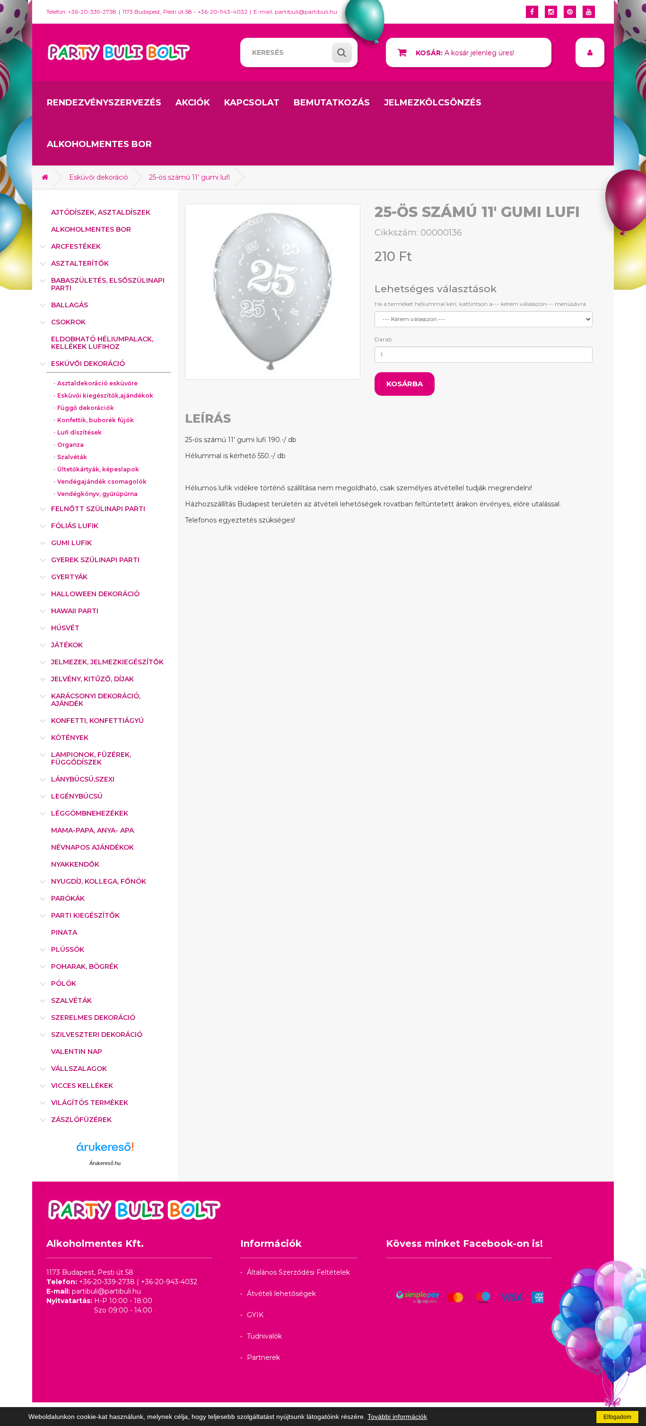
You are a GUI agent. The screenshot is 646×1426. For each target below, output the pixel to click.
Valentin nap (76, 1051)
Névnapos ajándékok (92, 847)
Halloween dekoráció (95, 594)
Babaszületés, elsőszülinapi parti (108, 284)
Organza (70, 444)
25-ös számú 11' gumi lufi (189, 177)
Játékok (67, 645)
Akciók (192, 102)
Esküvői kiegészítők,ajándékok (105, 395)
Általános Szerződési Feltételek (298, 1272)
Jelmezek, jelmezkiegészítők (107, 662)
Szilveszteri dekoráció (96, 1034)
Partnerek (263, 1357)
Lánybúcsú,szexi (82, 779)
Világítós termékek (89, 1102)
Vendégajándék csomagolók (102, 481)
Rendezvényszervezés (104, 102)
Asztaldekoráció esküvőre (97, 383)
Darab (383, 339)
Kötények (69, 737)
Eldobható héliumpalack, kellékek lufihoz (102, 343)
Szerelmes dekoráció (93, 1017)
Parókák (68, 898)
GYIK (255, 1315)
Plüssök (67, 949)
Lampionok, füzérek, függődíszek (91, 758)
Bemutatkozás (332, 102)
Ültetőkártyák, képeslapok (98, 469)
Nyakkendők (75, 864)
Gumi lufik (71, 543)
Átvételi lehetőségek (281, 1293)
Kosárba (404, 383)
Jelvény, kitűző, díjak (92, 679)
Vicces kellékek (82, 1085)
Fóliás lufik (74, 526)
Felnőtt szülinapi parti (98, 508)
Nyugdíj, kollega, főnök (98, 881)
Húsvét (65, 628)
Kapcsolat (251, 102)
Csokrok (68, 322)
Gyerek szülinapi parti (95, 560)
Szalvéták (72, 457)
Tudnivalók (264, 1336)
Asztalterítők (80, 263)
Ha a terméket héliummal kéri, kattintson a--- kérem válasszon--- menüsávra (480, 303)
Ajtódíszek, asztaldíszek (100, 212)
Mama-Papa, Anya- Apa (92, 830)
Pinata (64, 932)
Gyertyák (69, 577)
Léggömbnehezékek (89, 813)
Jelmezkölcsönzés (432, 102)
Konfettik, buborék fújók (95, 420)
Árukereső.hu (105, 1163)
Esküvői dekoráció (98, 177)
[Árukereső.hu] (105, 1150)
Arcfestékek (76, 246)
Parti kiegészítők (85, 915)
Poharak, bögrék (84, 966)
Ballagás (69, 305)
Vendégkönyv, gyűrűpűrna (97, 493)
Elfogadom (617, 1417)
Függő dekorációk (85, 407)
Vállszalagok (79, 1068)
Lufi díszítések (79, 432)
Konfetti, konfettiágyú (97, 720)
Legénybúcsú (77, 796)
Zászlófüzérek (81, 1119)
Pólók (63, 983)
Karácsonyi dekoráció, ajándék (95, 700)
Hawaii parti (74, 611)
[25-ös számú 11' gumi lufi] (273, 292)
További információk (397, 1416)
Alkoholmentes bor (99, 144)
